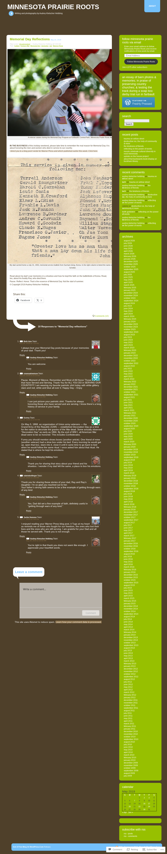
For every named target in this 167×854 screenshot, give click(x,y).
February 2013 (130, 663)
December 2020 (131, 418)
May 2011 (128, 718)
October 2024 (130, 298)
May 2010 (128, 750)
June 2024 (128, 308)
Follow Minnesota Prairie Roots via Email (137, 40)
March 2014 (129, 630)
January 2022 (130, 384)
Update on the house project (136, 156)
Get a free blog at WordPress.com (28, 847)
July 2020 (128, 431)
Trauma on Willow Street (134, 139)
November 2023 (131, 327)
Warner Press (58, 46)
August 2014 (129, 616)
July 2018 (128, 494)
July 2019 (128, 462)
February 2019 (130, 475)
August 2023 (129, 335)
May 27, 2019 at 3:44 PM (29, 519)
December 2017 (131, 512)
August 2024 (129, 303)
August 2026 (129, 241)
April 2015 (128, 596)
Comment (91, 613)
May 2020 (128, 436)
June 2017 (128, 528)
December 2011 (131, 700)
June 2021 (128, 402)
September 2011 (131, 708)
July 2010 (128, 744)
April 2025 (128, 282)
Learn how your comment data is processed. (79, 622)
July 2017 (128, 525)
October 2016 (130, 549)
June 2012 (128, 684)
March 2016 (129, 567)
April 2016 (128, 564)
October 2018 (130, 486)
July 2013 (128, 650)
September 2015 (131, 583)
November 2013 (131, 640)
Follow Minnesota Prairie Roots (141, 62)
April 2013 (128, 658)
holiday (17, 46)
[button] (73, 92)
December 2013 (131, 637)
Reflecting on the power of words (138, 149)
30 (144, 809)
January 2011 (129, 729)
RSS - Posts (128, 833)
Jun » (130, 812)
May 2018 (128, 499)
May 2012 (128, 687)
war (50, 46)
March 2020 (129, 442)
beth (124, 182)
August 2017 (129, 522)
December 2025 (131, 261)
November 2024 (131, 295)
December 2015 (131, 575)
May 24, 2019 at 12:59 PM (30, 420)
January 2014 (130, 635)
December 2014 (131, 606)
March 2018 (129, 504)
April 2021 (128, 408)
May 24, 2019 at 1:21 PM (35, 359)
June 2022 (128, 371)
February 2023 (130, 350)
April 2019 (128, 470)
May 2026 (128, 248)
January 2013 (130, 666)
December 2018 (131, 481)
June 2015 (128, 590)
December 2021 (131, 387)
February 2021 (130, 413)
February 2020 (130, 444)
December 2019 (131, 449)
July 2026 (128, 243)
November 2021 (131, 389)
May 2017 (128, 530)
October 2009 (130, 768)
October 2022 (130, 361)
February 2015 (130, 601)
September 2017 (131, 520)
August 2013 (129, 648)
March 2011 (129, 723)
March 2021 (129, 410)
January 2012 (130, 697)
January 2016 (130, 572)
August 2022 (129, 366)
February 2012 (130, 695)
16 (144, 804)
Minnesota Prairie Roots (53, 6)
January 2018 (130, 509)
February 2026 (130, 256)
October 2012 (130, 674)
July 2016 (128, 556)
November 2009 (131, 765)
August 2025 (129, 272)
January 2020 (130, 447)
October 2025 (130, 267)
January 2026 (130, 259)
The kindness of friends (134, 146)
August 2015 (129, 585)
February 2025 (130, 288)
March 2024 (129, 316)
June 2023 (128, 340)
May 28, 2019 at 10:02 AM (36, 541)
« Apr (124, 812)
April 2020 (128, 439)
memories (44, 46)
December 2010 (131, 731)
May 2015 (128, 593)
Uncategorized (24, 44)
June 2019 (128, 465)
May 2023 (128, 342)
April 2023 (128, 345)
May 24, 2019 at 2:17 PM (35, 499)
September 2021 (131, 395)
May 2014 (128, 624)
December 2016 (131, 543)
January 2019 (130, 478)
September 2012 (131, 676)
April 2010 (128, 752)
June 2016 (128, 559)
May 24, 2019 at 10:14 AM (30, 375)
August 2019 (129, 460)
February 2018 (130, 507)
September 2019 (131, 457)
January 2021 (130, 415)
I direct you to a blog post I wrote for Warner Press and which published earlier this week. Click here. (54, 151)
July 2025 (128, 274)
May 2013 (128, 656)
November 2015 (131, 577)
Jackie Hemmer (30, 517)
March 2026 (129, 254)
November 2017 (131, 515)
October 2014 (130, 611)
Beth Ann (28, 341)
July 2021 (128, 400)
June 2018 (128, 496)
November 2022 (131, 358)
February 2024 (130, 319)
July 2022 (128, 368)
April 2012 (128, 690)
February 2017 (130, 538)
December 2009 (131, 763)
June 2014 (128, 622)
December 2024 (131, 293)
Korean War (25, 46)
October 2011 (129, 705)
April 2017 (128, 533)
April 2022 (128, 376)
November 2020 (131, 421)
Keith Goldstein (128, 212)
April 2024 (128, 314)
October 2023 (130, 329)
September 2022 (131, 363)
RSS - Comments (130, 836)
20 (130, 806)
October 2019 (130, 455)
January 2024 (130, 321)
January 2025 (130, 290)
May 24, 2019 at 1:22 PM (35, 459)
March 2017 (129, 536)
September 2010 (131, 739)
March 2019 (129, 473)
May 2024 (128, 311)
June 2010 (128, 747)
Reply (22, 355)
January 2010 (130, 760)
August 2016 (129, 554)
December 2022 (131, 355)
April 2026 (128, 251)
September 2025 (131, 269)
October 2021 (130, 392)
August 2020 (129, 428)
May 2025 (128, 280)
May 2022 (128, 374)
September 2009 (131, 770)
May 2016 (128, 562)
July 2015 (128, 588)
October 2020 (130, 423)
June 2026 (128, 246)
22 (139, 806)
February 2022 (130, 381)
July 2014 (128, 619)
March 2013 (129, 661)
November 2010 (131, 734)
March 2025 (129, 285)
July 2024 (128, 306)
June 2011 (128, 716)
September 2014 (131, 614)
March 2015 (129, 598)
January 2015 (130, 603)
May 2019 (128, 468)
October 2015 (130, 580)
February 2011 (130, 726)
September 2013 (131, 645)
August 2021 (129, 397)
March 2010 (129, 755)
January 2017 (130, 541)
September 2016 (131, 551)
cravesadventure (31, 373)
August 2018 (129, 491)
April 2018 (128, 502)
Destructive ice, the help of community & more (139, 196)
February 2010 (130, 757)
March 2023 (129, 348)
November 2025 (131, 264)
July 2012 (128, 682)
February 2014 (130, 632)
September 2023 (131, 332)
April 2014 (128, 627)
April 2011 (128, 721)
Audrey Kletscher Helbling (41, 357)
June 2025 (128, 277)
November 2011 (131, 703)
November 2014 (131, 609)
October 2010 (130, 737)
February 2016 (130, 569)
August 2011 (129, 710)
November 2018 (131, 483)
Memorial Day (35, 46)
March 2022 (129, 379)
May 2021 (128, 405)
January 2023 (130, 353)
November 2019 (131, 452)
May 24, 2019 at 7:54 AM (29, 343)
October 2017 (130, 517)
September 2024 (131, 301)
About (152, 6)
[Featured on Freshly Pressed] (138, 107)
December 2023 (131, 324)
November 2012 (131, 671)
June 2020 (128, 434)
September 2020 (131, 426)
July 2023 (128, 337)
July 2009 (128, 776)
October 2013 (130, 643)
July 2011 (128, 713)
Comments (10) (102, 316)
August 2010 (129, 742)
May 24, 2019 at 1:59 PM (29, 478)
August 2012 (129, 679)
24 (149, 806)
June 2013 (128, 653)
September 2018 (131, 489)
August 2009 (129, 773)
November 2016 (131, 546)
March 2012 (129, 692)
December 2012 (131, 669)
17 (149, 804)
